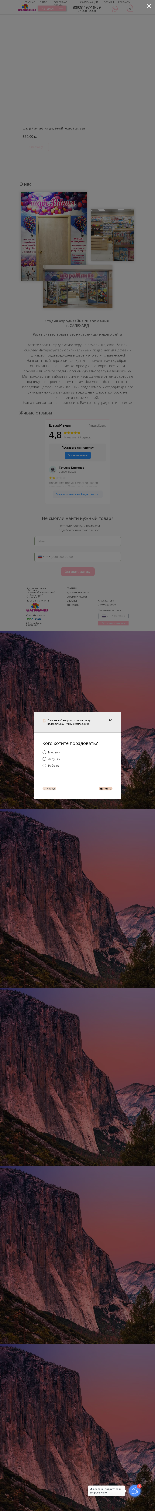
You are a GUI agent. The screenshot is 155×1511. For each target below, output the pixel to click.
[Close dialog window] (149, 6)
